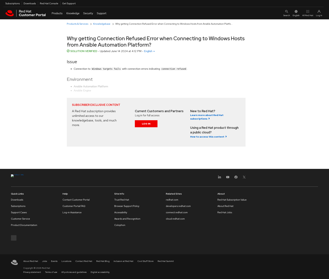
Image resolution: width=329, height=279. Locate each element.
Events (54, 261)
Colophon (119, 225)
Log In (146, 123)
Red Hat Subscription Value (232, 199)
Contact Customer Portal (76, 199)
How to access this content (207, 136)
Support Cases (19, 212)
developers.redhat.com (178, 206)
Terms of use (51, 272)
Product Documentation (24, 225)
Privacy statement (32, 272)
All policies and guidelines (74, 272)
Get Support (69, 3)
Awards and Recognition (127, 218)
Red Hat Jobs (224, 212)
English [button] (148, 51)
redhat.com (172, 199)
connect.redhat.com (177, 212)
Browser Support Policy (126, 206)
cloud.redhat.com (175, 218)
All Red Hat (307, 15)
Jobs (44, 261)
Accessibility (120, 212)
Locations (66, 261)
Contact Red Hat (83, 261)
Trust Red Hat (121, 199)
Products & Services (77, 23)
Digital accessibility (100, 272)
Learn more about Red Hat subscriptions (206, 117)
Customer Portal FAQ (74, 206)
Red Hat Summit (166, 261)
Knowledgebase (101, 23)
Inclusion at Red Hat (123, 261)
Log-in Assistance (72, 212)
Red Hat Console (49, 3)
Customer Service (20, 218)
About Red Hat (225, 206)
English (296, 15)
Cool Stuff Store (145, 261)
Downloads (30, 3)
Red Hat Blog (102, 261)
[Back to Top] (325, 272)
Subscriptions (12, 3)
